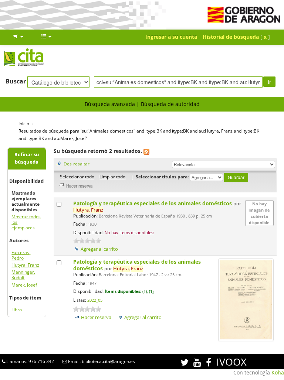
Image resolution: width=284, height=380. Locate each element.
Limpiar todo (112, 176)
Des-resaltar (76, 164)
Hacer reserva (96, 317)
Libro (16, 310)
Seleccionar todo (77, 176)
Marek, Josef (24, 285)
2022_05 (94, 300)
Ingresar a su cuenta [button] (171, 36)
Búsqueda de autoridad (170, 103)
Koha (277, 372)
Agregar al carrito (99, 249)
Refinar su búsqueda (26, 158)
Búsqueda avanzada (110, 103)
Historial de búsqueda (231, 36)
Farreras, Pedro (20, 255)
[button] (18, 37)
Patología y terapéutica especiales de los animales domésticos (153, 203)
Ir (269, 81)
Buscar (16, 81)
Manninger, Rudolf (23, 275)
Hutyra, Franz (25, 265)
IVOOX (231, 362)
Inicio (23, 123)
